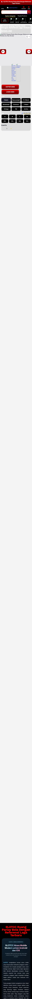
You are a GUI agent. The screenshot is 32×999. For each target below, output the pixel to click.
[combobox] (14, 12)
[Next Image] (29, 51)
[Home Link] (12, 7)
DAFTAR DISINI (10, 87)
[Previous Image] (3, 51)
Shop (2, 8)
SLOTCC (6, 962)
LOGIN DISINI (10, 92)
